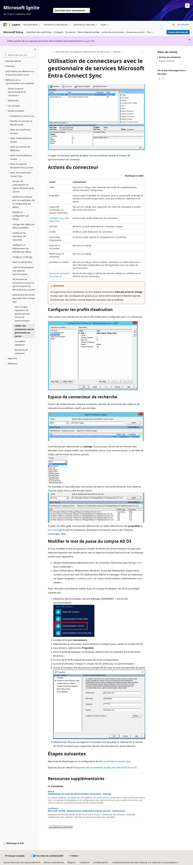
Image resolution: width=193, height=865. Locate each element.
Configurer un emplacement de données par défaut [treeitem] (21, 248)
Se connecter (183, 24)
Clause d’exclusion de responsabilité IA (21, 862)
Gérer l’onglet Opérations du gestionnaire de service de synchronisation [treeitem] (22, 314)
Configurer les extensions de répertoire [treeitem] (19, 236)
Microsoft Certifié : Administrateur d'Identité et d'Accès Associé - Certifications (86, 811)
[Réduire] (35, 49)
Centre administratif (178, 32)
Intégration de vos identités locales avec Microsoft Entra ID (104, 767)
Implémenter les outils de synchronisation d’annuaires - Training (79, 794)
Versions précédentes (54, 862)
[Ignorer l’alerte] (187, 5)
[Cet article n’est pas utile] (162, 78)
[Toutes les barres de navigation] (50, 52)
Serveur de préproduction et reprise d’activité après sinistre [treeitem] (23, 186)
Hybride (116, 51)
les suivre (53, 529)
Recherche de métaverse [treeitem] (21, 351)
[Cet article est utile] (159, 78)
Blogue (71, 862)
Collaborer (85, 862)
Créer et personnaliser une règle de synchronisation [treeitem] (23, 271)
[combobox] (19, 55)
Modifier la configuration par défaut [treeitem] (20, 215)
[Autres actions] (142, 52)
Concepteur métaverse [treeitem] (20, 343)
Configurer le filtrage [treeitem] (22, 257)
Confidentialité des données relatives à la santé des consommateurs (144, 862)
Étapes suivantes (167, 60)
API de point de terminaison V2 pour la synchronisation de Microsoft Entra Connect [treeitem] (23, 284)
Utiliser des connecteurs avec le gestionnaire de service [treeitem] (24, 330)
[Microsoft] (5, 24)
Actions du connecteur (170, 57)
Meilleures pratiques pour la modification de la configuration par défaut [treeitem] (23, 201)
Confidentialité (100, 862)
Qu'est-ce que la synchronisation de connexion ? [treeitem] (17, 92)
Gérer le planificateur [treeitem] (22, 262)
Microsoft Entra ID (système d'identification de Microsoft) (82, 51)
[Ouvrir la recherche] (173, 24)
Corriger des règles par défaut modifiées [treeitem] (23, 226)
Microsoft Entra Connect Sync (115, 761)
